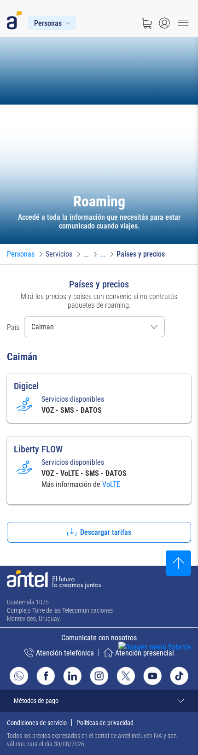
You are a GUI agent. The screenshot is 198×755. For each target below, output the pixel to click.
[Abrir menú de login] (164, 23)
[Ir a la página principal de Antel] (54, 579)
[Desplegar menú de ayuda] (168, 664)
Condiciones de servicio (37, 722)
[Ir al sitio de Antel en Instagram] (99, 676)
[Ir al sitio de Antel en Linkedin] (72, 676)
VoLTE (111, 484)
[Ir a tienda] (146, 23)
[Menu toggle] (183, 23)
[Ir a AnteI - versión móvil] (16, 18)
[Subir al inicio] (178, 563)
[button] (99, 532)
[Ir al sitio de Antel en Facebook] (45, 676)
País (13, 327)
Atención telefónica (65, 653)
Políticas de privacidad (105, 722)
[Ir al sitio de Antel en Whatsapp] (19, 676)
